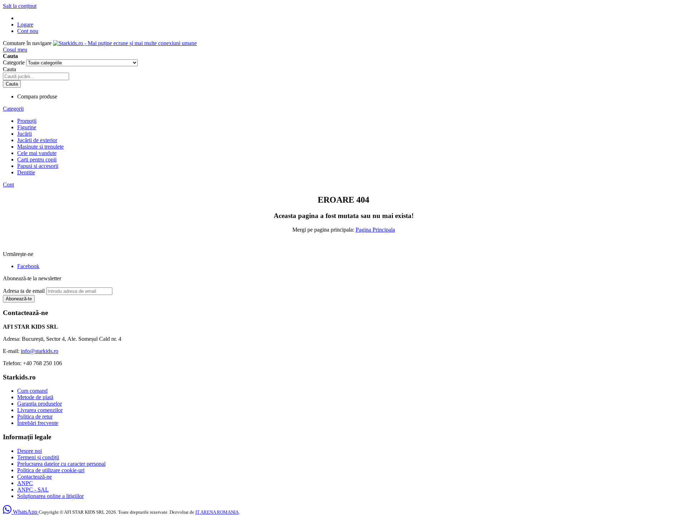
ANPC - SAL (33, 489)
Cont (8, 184)
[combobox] (36, 76)
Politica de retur (35, 416)
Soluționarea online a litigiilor (50, 496)
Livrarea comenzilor (40, 410)
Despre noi (29, 451)
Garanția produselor (39, 404)
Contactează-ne (34, 477)
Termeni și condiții (38, 457)
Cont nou (27, 31)
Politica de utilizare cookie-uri (50, 470)
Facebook (28, 266)
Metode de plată (35, 397)
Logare (25, 24)
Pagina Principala (375, 230)
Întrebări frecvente (37, 423)
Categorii (13, 109)
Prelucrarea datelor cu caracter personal (61, 464)
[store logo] (125, 43)
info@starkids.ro (39, 351)
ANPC (25, 483)
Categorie (14, 62)
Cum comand (32, 391)
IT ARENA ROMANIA (217, 512)
